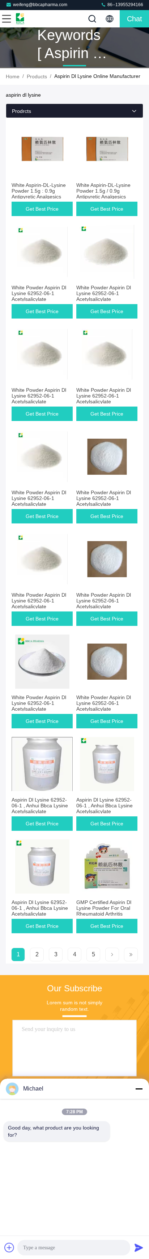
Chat (134, 19)
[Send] (139, 1247)
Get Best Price (42, 209)
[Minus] (139, 1088)
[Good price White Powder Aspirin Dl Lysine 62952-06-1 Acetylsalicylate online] (42, 252)
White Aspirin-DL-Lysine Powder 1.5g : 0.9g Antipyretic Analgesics (39, 190)
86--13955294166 (124, 4)
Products (37, 76)
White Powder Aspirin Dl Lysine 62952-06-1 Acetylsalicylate (39, 293)
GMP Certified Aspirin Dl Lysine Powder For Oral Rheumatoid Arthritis (103, 908)
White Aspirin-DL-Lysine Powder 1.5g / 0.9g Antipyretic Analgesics (103, 190)
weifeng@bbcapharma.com (40, 4)
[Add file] (9, 1247)
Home (13, 76)
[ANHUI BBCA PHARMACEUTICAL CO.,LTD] (30, 18)
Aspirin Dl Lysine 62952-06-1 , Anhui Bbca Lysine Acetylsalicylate (40, 805)
